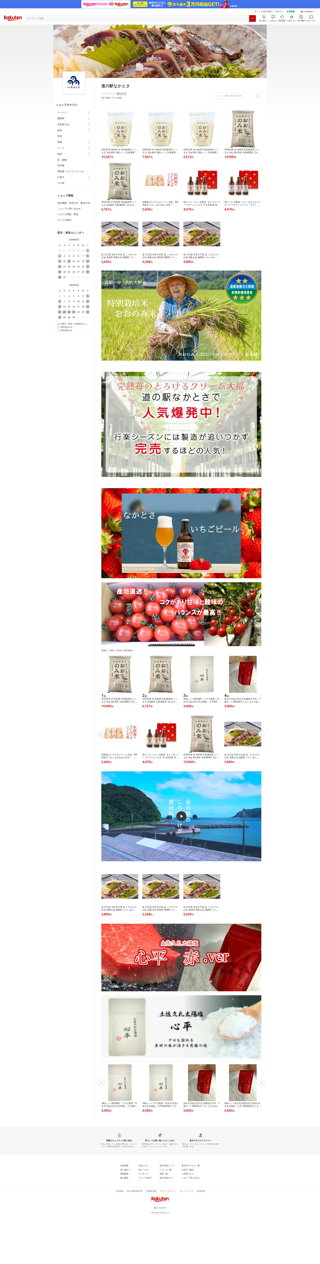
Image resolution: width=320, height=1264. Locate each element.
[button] (308, 12)
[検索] (252, 18)
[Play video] (181, 816)
